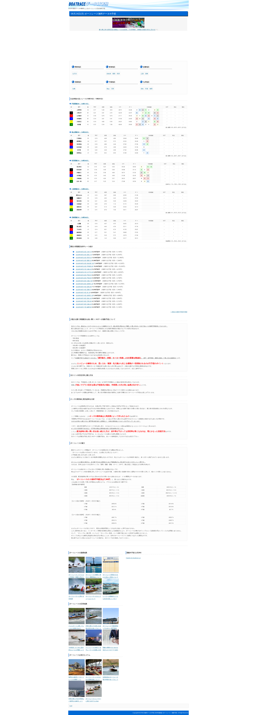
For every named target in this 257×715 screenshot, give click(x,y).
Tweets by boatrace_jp (133, 558)
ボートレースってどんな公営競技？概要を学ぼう (76, 576)
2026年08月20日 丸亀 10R (84, 281)
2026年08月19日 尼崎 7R (84, 290)
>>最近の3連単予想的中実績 (179, 312)
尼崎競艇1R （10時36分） (80, 217)
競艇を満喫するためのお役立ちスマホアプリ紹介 (110, 649)
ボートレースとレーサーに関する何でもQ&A (93, 700)
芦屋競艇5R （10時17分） (80, 104)
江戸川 (74, 73)
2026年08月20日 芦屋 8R (84, 278)
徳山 (108, 88)
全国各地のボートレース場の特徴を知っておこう (110, 678)
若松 (142, 88)
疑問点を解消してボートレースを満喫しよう (76, 678)
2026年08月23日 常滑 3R (84, 257)
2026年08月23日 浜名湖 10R (85, 263)
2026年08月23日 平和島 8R (84, 266)
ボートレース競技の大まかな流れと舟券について (110, 576)
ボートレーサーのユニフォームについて (93, 597)
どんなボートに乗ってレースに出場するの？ (76, 627)
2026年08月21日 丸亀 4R (84, 269)
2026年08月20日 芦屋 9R (84, 275)
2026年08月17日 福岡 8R (84, 307)
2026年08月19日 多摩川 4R (84, 295)
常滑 (118, 73)
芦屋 (146, 88)
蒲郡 (113, 73)
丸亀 (73, 88)
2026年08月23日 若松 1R (84, 255)
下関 (112, 88)
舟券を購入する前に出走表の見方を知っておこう (93, 627)
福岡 (151, 88)
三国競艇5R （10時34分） (80, 189)
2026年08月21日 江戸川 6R (84, 272)
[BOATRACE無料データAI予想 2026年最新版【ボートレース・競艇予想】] (88, 4)
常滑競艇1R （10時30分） (80, 160)
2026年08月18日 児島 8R (84, 301)
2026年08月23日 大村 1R (84, 252)
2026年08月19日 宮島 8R (84, 287)
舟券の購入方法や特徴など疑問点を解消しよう (76, 700)
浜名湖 (109, 73)
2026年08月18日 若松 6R (84, 298)
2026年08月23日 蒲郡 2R (84, 260)
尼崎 (146, 73)
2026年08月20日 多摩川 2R (84, 284)
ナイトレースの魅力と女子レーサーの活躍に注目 (93, 649)
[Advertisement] (128, 46)
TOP (70, 706)
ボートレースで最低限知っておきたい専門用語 (110, 627)
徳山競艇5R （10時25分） (80, 132)
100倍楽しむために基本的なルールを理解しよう (76, 649)
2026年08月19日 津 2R (83, 292)
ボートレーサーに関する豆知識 (76, 597)
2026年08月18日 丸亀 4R (84, 304)
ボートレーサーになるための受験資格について (93, 678)
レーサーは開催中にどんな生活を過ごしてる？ (110, 597)
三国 (142, 73)
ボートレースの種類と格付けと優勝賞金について (93, 576)
